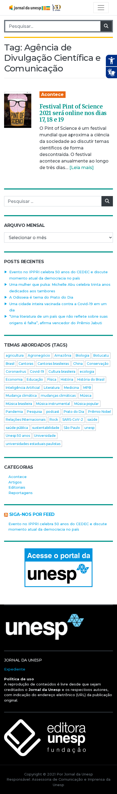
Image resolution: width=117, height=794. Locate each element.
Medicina (71, 388)
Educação (35, 379)
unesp (89, 428)
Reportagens (20, 493)
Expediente (14, 669)
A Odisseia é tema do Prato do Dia (41, 297)
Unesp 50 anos (18, 436)
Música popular (86, 404)
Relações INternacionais (25, 419)
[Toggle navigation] (101, 7)
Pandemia (14, 412)
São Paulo (72, 428)
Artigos (15, 482)
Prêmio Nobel (99, 412)
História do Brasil (90, 379)
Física (51, 379)
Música (85, 395)
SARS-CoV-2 (72, 419)
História (67, 379)
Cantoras (26, 364)
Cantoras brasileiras (53, 364)
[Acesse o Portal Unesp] (58, 567)
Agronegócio (39, 355)
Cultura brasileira (61, 371)
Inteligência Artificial (23, 388)
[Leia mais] (81, 167)
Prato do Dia (74, 412)
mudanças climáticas (58, 395)
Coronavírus (16, 371)
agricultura (15, 355)
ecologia (87, 371)
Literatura (52, 388)
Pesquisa (34, 412)
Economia (14, 379)
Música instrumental (53, 404)
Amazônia (62, 355)
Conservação (98, 364)
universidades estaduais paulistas (33, 444)
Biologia (82, 355)
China (78, 364)
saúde (92, 419)
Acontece (52, 94)
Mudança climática (21, 395)
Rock (54, 419)
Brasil (10, 364)
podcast (52, 412)
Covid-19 (37, 371)
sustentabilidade (45, 428)
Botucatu (101, 355)
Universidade (45, 436)
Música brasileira (19, 404)
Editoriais (16, 487)
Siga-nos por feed (32, 514)
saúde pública (17, 428)
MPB (87, 388)
